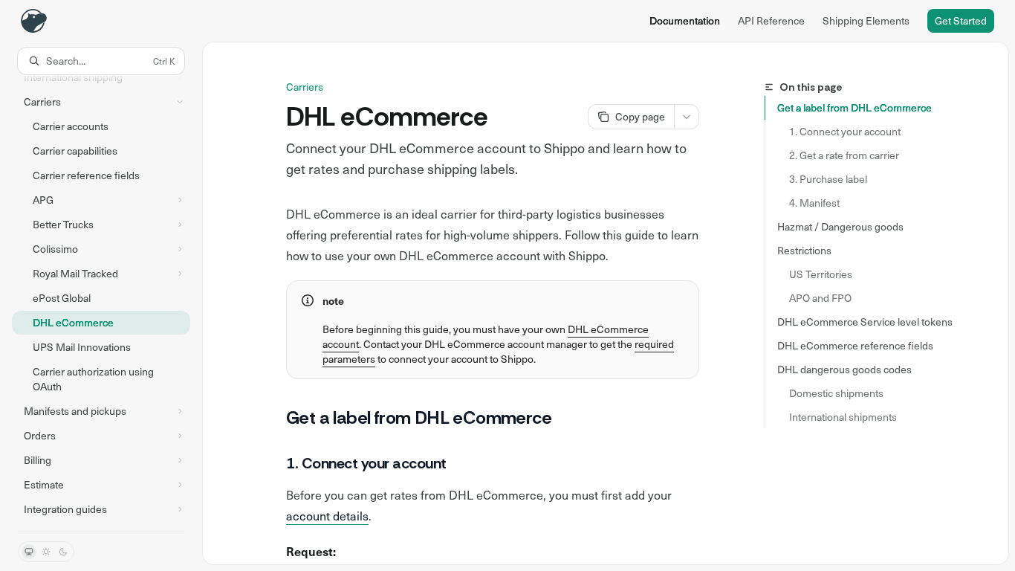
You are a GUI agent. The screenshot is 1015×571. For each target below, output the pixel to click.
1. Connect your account (845, 131)
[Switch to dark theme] (63, 551)
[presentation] (101, 303)
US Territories (820, 274)
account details (327, 515)
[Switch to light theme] (46, 551)
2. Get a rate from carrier (844, 155)
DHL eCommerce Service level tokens (865, 321)
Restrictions (804, 250)
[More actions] (686, 116)
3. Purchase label (828, 179)
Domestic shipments (836, 393)
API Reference (771, 20)
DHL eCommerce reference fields (855, 345)
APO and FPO (820, 298)
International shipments (843, 417)
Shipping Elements (866, 20)
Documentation (684, 20)
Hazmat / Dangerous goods (840, 226)
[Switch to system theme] (29, 551)
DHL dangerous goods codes (844, 369)
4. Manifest (814, 202)
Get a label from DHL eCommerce (854, 107)
